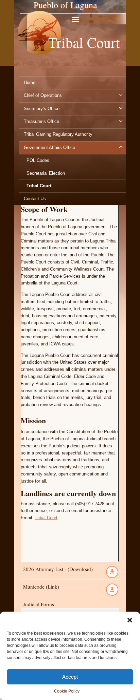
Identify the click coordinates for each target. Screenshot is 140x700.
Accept (70, 677)
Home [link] (29, 82)
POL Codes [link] (38, 160)
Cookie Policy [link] (67, 691)
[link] (39, 65)
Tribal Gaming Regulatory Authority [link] (58, 134)
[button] (129, 620)
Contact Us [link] (35, 198)
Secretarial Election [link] (46, 173)
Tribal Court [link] (39, 185)
